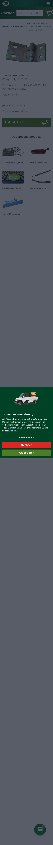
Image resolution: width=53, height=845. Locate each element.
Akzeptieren (26, 452)
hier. (14, 431)
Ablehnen (26, 445)
